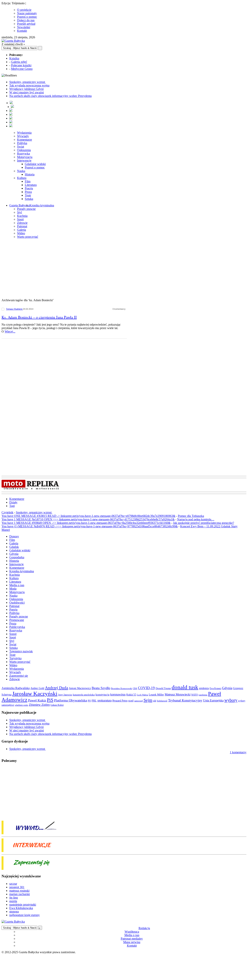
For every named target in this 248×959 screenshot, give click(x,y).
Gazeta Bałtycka (19, 205)
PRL (94, 700)
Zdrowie (22, 222)
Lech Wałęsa (142, 695)
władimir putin (21, 705)
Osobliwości (17, 602)
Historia (29, 174)
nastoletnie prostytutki (22, 904)
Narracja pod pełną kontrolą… (195, 519)
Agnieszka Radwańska (16, 688)
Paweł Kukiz (37, 700)
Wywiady (23, 136)
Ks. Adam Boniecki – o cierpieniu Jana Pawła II (39, 317)
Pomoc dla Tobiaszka (191, 516)
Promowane (16, 620)
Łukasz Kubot (57, 705)
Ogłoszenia (24, 150)
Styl (19, 212)
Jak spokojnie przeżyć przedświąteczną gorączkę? (203, 522)
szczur (13, 883)
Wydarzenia (24, 132)
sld (154, 700)
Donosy (14, 536)
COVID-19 (146, 688)
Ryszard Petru (119, 700)
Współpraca (132, 931)
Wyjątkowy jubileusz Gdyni (26, 89)
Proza (28, 191)
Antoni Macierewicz (80, 688)
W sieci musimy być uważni (26, 92)
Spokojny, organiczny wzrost (27, 82)
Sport (20, 219)
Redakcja (144, 928)
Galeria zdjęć (19, 61)
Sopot (12, 634)
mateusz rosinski (19, 890)
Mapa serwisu (131, 942)
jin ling (13, 897)
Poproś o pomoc (27, 16)
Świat (20, 146)
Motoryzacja (24, 157)
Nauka (21, 171)
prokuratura (104, 700)
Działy (13, 502)
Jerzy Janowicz (65, 695)
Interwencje (24, 160)
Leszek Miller (156, 694)
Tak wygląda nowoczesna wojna (29, 85)
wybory (230, 700)
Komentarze (24, 139)
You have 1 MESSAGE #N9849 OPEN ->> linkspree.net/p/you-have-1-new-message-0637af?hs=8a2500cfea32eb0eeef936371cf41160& (86, 522)
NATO (194, 694)
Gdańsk (14, 546)
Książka (14, 58)
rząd (130, 700)
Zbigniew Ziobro (39, 705)
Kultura (21, 178)
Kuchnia (22, 215)
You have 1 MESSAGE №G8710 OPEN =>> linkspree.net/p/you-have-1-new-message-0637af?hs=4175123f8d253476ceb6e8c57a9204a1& (88, 519)
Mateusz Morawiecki (177, 694)
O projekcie (24, 9)
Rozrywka (23, 153)
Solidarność (162, 701)
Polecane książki (21, 65)
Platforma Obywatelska (70, 700)
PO (89, 700)
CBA (135, 688)
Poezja (29, 188)
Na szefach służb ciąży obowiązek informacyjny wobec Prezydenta (50, 96)
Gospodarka (16, 557)
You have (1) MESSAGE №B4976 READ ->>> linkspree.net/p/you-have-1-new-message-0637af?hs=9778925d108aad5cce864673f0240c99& (90, 526)
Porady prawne (26, 208)
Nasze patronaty (27, 13)
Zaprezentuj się (18, 675)
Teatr (28, 195)
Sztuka (29, 198)
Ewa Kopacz (215, 688)
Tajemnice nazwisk (21, 651)
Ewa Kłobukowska (21, 908)
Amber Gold (37, 688)
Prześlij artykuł (26, 23)
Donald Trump (163, 688)
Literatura (31, 184)
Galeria (21, 229)
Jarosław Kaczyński (34, 693)
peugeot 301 (16, 887)
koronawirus (118, 694)
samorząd (138, 701)
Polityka (22, 143)
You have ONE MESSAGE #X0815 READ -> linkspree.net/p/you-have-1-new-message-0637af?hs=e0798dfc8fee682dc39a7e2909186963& (88, 516)
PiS (50, 699)
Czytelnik (7, 512)
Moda (12, 588)
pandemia (203, 695)
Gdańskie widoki (35, 164)
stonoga (14, 911)
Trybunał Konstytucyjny (185, 700)
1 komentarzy (238, 752)
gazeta (13, 901)
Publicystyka (17, 627)
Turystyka (15, 658)
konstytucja (102, 694)
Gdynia (13, 553)
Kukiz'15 (131, 694)
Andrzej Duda (56, 687)
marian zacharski (19, 894)
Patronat (22, 226)
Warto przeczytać (27, 236)
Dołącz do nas (25, 20)
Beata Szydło (101, 688)
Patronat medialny (132, 938)
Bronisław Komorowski (121, 688)
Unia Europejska (213, 700)
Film (27, 181)
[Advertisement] (124, 269)
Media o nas (16, 585)
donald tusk (185, 687)
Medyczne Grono (22, 68)
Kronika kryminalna (41, 205)
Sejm (148, 700)
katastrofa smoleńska (84, 694)
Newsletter (23, 27)
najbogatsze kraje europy (24, 915)
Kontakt (22, 30)
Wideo (21, 233)
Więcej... (10, 331)
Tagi (12, 505)
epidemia (204, 688)
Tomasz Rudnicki (14, 309)
